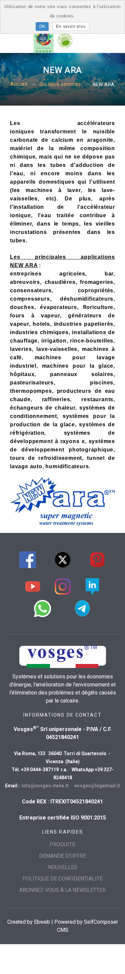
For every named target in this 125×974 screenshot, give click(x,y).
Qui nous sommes (60, 84)
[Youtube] (32, 586)
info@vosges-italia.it (45, 785)
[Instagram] (62, 586)
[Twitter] (62, 559)
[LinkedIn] (92, 586)
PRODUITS (62, 844)
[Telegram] (82, 607)
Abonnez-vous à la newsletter (62, 890)
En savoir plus (70, 26)
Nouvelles (62, 867)
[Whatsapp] (42, 607)
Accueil (18, 84)
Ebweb (42, 922)
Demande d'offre (62, 856)
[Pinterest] (97, 559)
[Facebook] (27, 559)
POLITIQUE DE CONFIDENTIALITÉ (62, 878)
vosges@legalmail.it (97, 785)
